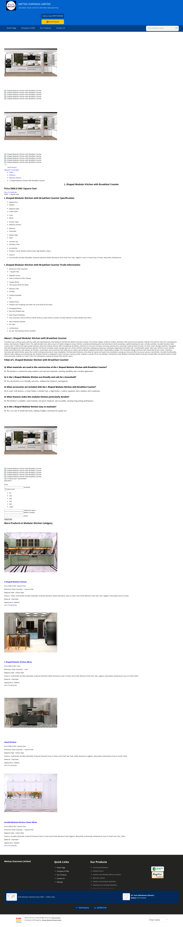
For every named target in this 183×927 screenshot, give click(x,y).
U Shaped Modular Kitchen (15, 582)
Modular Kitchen (15, 178)
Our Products (45, 28)
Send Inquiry (54, 21)
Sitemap (60, 882)
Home (11, 172)
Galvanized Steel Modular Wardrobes (105, 885)
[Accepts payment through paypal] (158, 878)
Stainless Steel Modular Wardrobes (104, 881)
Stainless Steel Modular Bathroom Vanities (107, 874)
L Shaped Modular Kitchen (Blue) (18, 662)
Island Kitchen (10, 742)
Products (12, 175)
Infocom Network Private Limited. (51, 920)
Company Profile (28, 28)
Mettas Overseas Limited (38, 5)
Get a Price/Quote (10, 192)
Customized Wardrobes (100, 867)
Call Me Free (102, 908)
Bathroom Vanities (99, 878)
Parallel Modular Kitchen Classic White (20, 822)
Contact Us (60, 28)
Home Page (11, 28)
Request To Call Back (11, 170)
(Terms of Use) (56, 918)
